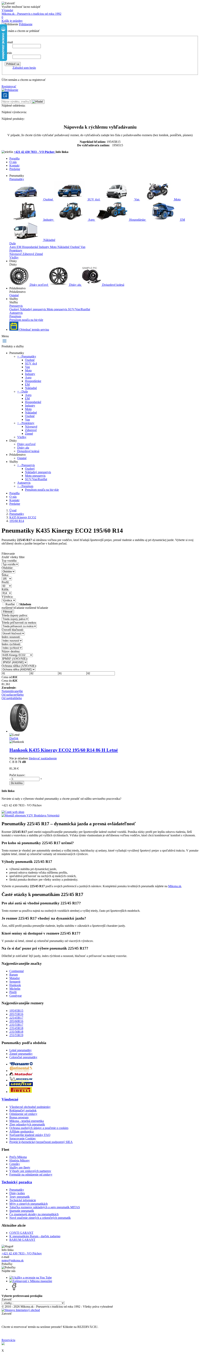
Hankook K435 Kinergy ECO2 (63, 750)
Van (137, 199)
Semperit (14, 981)
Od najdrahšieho (12, 698)
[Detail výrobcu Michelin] (21, 1080)
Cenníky (14, 1164)
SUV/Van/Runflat (79, 309)
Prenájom (15, 316)
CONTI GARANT (21, 1232)
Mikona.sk (174, 886)
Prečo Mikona (18, 1157)
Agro (91, 219)
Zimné (39, 254)
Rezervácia (8, 1340)
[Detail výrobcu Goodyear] (21, 1085)
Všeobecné (10, 1099)
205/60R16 (16, 1021)
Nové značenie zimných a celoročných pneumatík (40, 1217)
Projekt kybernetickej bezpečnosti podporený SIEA (41, 1142)
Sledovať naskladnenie (43, 758)
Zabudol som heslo (24, 67)
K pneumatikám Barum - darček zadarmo (34, 1236)
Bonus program (19, 1117)
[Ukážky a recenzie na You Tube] (30, 1277)
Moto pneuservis (57, 309)
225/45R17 (16, 1017)
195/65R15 (16, 1010)
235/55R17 (16, 1024)
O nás (13, 162)
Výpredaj (7, 10)
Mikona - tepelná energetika (26, 1121)
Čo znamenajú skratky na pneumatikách (34, 1214)
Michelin (14, 988)
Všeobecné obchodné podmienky (30, 1107)
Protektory (15, 250)
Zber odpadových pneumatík (27, 1124)
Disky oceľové (39, 284)
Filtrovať (7, 611)
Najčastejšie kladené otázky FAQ (29, 1135)
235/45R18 (16, 1028)
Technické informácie (22, 1200)
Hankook (15, 985)
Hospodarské (30, 247)
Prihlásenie (25, 24)
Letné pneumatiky (20, 1050)
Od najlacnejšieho (13, 694)
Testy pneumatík (19, 1196)
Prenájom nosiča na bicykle (26, 319)
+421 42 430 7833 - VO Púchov (34, 152)
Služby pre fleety (19, 1167)
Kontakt (14, 165)
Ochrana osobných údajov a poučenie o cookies (38, 1128)
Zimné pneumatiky (21, 1053)
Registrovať (9, 86)
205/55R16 (16, 1014)
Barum (13, 974)
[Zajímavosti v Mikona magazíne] (30, 1281)
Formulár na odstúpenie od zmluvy (30, 1174)
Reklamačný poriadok (23, 1110)
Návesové (15, 254)
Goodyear (15, 995)
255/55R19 (16, 1035)
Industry (48, 219)
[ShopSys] (21, 1310)
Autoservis (16, 312)
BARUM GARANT (22, 1239)
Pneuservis (16, 305)
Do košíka (16, 783)
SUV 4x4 (93, 199)
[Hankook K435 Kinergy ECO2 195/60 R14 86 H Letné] (19, 731)
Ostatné (14, 295)
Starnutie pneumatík (21, 1210)
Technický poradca (17, 1182)
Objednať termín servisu (33, 329)
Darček (13, 738)
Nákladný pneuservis (33, 309)
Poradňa (14, 158)
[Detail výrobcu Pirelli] (20, 1091)
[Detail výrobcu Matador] (21, 1074)
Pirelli (13, 992)
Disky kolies (17, 1193)
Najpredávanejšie (12, 691)
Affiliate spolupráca (21, 1131)
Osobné (48, 199)
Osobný (14, 309)
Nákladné (49, 240)
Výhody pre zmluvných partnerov (30, 1171)
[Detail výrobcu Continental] (21, 1070)
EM (182, 219)
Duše (12, 243)
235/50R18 (16, 1031)
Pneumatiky (16, 179)
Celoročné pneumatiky (23, 1057)
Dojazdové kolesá (112, 284)
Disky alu (75, 284)
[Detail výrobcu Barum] (21, 1064)
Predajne (14, 169)
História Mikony (19, 1160)
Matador (14, 978)
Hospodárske (137, 219)
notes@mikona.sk (13, 1260)
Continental (16, 971)
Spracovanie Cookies (22, 1138)
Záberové (28, 254)
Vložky (14, 257)
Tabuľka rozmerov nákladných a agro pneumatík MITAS (44, 1207)
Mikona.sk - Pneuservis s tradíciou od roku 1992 (31, 13)
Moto (177, 199)
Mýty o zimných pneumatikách (28, 1203)
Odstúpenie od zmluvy (23, 1114)
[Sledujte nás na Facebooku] (14, 1289)
